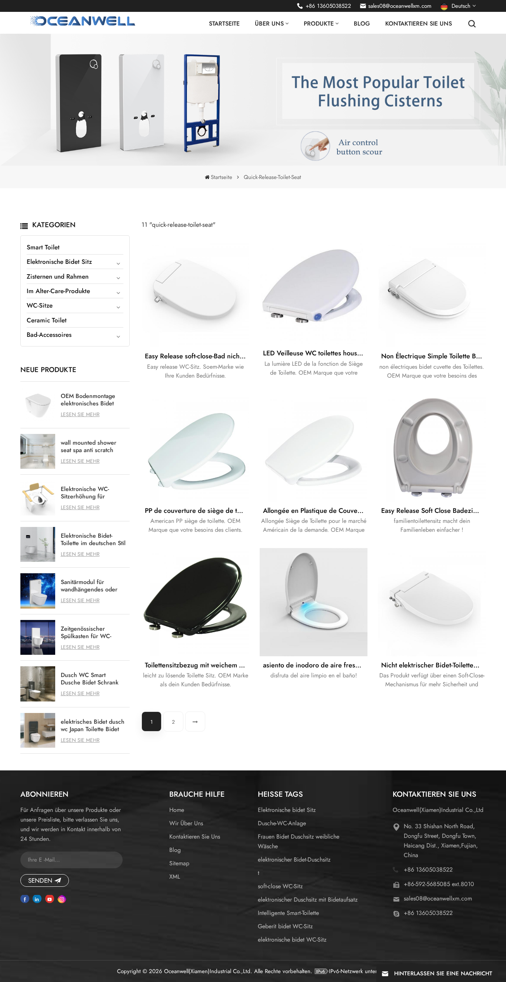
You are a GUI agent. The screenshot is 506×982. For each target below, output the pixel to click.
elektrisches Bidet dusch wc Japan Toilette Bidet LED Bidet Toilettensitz (92, 725)
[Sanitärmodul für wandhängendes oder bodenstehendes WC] (38, 590)
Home (176, 810)
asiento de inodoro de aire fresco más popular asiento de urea (315, 665)
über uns (269, 23)
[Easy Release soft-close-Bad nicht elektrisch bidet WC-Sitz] (195, 293)
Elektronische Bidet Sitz (59, 261)
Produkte (319, 23)
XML (174, 876)
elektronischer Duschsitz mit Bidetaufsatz (307, 899)
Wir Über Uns (186, 823)
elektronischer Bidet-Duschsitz (294, 859)
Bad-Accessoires (49, 334)
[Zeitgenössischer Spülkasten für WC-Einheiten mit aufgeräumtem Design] (38, 637)
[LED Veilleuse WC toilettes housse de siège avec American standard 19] (313, 292)
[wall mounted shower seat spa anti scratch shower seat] (38, 451)
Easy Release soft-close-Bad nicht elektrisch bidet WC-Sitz (197, 356)
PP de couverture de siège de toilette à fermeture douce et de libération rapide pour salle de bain (197, 510)
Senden (40, 880)
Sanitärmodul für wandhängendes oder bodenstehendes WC (89, 585)
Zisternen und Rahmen (58, 276)
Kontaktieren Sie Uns (418, 23)
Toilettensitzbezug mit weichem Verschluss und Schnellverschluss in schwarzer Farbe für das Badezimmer (197, 665)
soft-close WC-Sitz (280, 886)
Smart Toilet (43, 247)
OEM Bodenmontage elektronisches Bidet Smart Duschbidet (88, 399)
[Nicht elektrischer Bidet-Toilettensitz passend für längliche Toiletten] (432, 602)
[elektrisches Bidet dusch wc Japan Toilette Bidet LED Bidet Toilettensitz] (38, 730)
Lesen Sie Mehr (80, 414)
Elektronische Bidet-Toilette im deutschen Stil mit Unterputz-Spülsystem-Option (93, 539)
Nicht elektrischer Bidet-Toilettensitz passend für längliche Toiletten (433, 665)
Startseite (224, 23)
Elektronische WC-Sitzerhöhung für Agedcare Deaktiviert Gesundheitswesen (88, 492)
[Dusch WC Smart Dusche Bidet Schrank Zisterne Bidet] (38, 683)
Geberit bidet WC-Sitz (285, 926)
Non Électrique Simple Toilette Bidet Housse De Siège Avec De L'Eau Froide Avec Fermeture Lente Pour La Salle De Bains (433, 356)
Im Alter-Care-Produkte (58, 290)
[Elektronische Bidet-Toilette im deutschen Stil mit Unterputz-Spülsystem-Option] (38, 544)
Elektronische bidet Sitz (287, 810)
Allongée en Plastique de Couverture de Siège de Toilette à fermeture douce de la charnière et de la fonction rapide (315, 510)
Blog (362, 23)
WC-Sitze (40, 305)
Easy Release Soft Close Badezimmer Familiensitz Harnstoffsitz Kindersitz (433, 510)
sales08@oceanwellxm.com (400, 6)
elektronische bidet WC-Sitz (292, 939)
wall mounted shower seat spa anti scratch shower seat (88, 446)
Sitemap (179, 863)
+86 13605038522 (328, 6)
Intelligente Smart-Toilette (288, 913)
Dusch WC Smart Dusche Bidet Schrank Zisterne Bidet (90, 678)
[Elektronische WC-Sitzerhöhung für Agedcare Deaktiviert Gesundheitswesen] (38, 497)
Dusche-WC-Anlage (282, 823)
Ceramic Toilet (47, 320)
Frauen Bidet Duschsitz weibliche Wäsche (298, 841)
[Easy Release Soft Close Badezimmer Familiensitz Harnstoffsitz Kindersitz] (432, 447)
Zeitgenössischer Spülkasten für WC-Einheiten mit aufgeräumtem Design (90, 632)
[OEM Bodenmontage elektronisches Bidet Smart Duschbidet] (38, 404)
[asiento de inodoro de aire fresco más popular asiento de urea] (313, 602)
